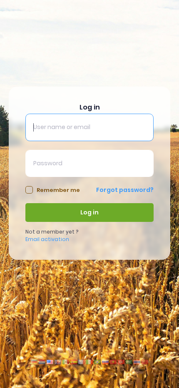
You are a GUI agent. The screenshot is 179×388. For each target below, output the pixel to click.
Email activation (47, 239)
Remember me (58, 190)
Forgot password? (125, 190)
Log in (89, 212)
